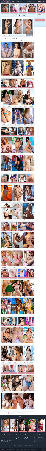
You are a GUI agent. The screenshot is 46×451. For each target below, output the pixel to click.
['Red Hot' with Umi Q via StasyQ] (6, 164)
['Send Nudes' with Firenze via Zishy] (28, 288)
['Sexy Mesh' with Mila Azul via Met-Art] (6, 336)
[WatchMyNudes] (6, 1)
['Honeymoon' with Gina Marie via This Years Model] (28, 193)
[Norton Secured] (26, 446)
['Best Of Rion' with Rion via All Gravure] (6, 402)
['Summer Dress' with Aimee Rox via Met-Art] (17, 146)
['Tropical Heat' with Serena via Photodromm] (6, 241)
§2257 (29, 449)
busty (36, 441)
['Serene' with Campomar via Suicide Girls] (6, 98)
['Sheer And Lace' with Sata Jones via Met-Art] (28, 116)
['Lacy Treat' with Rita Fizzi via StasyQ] (17, 402)
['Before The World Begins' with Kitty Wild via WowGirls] (17, 98)
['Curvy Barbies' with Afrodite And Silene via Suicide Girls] (6, 259)
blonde (40, 438)
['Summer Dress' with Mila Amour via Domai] (28, 307)
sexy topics (40, 17)
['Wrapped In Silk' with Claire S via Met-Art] (6, 146)
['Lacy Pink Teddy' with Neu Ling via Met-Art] (17, 336)
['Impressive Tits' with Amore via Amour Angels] (28, 383)
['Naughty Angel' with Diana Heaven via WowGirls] (17, 383)
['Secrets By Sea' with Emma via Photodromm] (17, 51)
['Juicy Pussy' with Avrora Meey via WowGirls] (28, 164)
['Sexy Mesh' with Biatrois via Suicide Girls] (6, 354)
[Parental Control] (20, 446)
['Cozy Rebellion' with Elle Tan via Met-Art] (6, 51)
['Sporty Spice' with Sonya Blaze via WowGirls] (17, 354)
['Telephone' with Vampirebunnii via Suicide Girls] (28, 354)
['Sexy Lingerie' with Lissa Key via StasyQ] (17, 241)
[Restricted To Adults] (14, 446)
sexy (36, 437)
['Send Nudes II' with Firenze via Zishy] (6, 288)
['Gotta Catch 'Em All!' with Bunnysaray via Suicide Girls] (28, 98)
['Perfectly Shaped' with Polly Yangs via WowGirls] (28, 69)
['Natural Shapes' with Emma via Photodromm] (17, 193)
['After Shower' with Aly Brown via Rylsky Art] (17, 69)
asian (34, 437)
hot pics (41, 437)
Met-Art (43, 438)
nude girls (35, 438)
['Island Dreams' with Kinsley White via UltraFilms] (17, 288)
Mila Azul (39, 437)
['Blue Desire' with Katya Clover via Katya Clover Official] (17, 116)
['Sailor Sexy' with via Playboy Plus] (17, 307)
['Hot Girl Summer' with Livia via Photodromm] (28, 146)
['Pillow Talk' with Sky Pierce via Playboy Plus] (6, 116)
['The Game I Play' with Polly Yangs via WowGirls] (28, 241)
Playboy (38, 438)
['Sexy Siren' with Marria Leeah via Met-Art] (28, 336)
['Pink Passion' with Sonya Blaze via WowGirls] (6, 69)
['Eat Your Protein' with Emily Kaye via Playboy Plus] (6, 212)
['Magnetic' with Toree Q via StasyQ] (6, 193)
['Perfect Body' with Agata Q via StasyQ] (28, 212)
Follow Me (41, 1)
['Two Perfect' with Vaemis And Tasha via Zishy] (6, 383)
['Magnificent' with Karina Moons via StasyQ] (28, 51)
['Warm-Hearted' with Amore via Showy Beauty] (17, 259)
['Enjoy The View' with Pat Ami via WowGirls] (28, 259)
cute (34, 441)
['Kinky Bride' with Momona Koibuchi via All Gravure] (28, 402)
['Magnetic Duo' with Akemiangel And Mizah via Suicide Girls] (6, 307)
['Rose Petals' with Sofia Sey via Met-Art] (17, 212)
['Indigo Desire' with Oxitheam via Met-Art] (17, 164)
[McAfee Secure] (31, 446)
